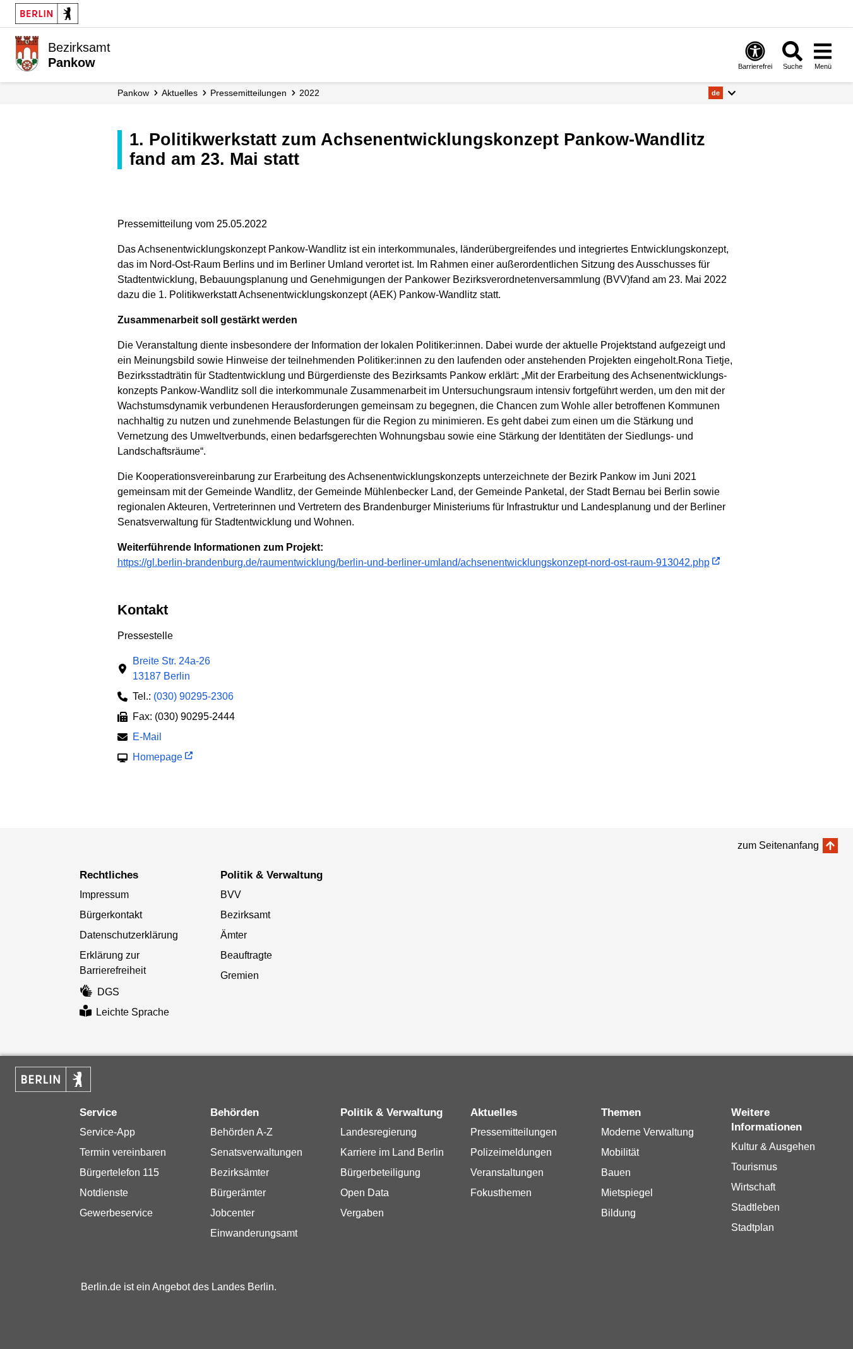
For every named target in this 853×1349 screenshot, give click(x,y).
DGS (108, 991)
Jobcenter (232, 1213)
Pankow (133, 93)
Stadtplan (752, 1227)
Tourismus (754, 1166)
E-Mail (147, 738)
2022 (309, 93)
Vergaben (362, 1213)
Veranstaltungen (507, 1172)
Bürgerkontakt (111, 914)
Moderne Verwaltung (647, 1132)
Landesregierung (378, 1132)
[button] (722, 93)
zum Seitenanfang (778, 845)
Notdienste (104, 1192)
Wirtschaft (753, 1187)
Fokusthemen (501, 1192)
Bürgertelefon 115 (119, 1172)
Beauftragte (246, 955)
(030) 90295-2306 (193, 696)
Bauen (616, 1172)
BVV (230, 894)
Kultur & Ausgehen (773, 1146)
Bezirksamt (245, 914)
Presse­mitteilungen (248, 93)
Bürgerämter (238, 1192)
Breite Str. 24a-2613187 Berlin (171, 668)
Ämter (233, 935)
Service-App (107, 1132)
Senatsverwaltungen (256, 1152)
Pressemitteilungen (513, 1132)
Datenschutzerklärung (129, 935)
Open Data (364, 1192)
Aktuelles (180, 93)
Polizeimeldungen (511, 1152)
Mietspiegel (627, 1192)
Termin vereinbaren (123, 1152)
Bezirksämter (239, 1172)
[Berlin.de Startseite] (46, 13)
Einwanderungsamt (253, 1233)
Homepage (157, 758)
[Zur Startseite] (27, 53)
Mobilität (620, 1152)
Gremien (239, 975)
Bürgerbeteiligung (380, 1172)
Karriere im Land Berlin (392, 1152)
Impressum (104, 894)
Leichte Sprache (132, 1012)
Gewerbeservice (116, 1213)
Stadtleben (755, 1207)
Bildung (618, 1213)
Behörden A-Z (241, 1132)
